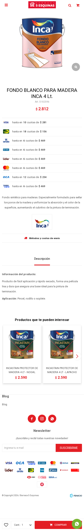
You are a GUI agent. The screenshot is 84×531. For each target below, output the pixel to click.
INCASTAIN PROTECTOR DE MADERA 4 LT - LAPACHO (62, 370)
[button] (77, 356)
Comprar (60, 524)
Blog (4, 404)
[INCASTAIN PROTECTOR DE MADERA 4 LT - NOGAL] (22, 344)
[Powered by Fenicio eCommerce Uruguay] (76, 495)
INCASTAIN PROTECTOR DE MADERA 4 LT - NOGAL (22, 370)
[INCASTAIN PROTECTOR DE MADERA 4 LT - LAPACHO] (62, 344)
